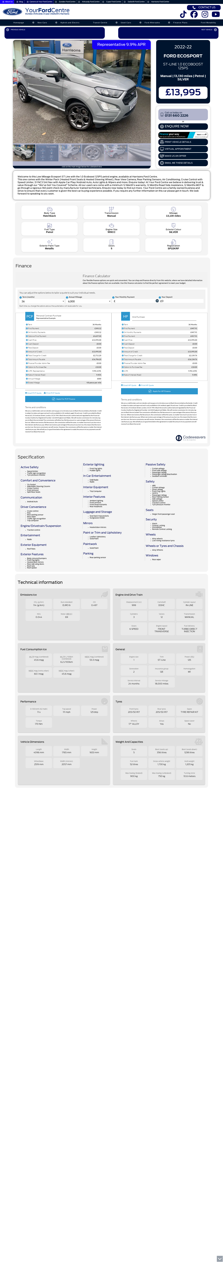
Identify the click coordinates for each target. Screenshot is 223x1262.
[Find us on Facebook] (194, 16)
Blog (21, 2)
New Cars (42, 23)
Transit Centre (100, 23)
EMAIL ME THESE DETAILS (179, 163)
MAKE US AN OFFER (175, 156)
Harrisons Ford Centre (160, 2)
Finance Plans (180, 23)
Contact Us (207, 7)
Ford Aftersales (152, 23)
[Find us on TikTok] (183, 16)
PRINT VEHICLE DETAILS (178, 142)
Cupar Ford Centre (113, 2)
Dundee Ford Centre (67, 2)
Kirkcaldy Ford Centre (91, 2)
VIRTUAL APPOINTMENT (178, 149)
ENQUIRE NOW (177, 126)
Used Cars (126, 23)
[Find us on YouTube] (215, 16)
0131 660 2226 (176, 114)
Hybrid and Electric (70, 23)
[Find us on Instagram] (205, 16)
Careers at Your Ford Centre (41, 2)
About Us (9, 2)
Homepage (18, 23)
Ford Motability (208, 23)
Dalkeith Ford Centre (136, 2)
